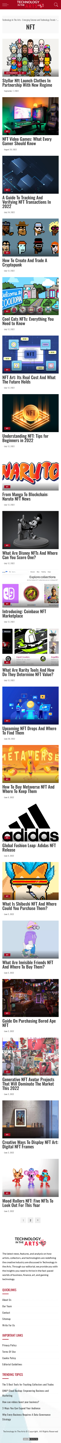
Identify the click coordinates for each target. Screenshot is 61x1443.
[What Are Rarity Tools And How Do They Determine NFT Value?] (30, 647)
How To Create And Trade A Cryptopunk (24, 262)
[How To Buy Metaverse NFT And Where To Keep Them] (30, 764)
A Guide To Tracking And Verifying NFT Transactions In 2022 (26, 201)
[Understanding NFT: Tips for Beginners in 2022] (30, 413)
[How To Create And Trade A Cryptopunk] (30, 238)
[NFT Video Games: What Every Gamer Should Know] (30, 116)
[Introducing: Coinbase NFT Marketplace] (30, 589)
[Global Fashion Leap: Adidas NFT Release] (30, 823)
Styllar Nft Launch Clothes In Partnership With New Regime (27, 82)
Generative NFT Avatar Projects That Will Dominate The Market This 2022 (28, 1083)
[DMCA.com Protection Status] (30, 1438)
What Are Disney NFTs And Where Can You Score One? (30, 555)
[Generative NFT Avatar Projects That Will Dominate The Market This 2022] (30, 1057)
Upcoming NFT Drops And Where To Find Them (29, 730)
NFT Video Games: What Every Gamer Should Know (27, 141)
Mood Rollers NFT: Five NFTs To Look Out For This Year (27, 1202)
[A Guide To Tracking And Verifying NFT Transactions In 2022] (30, 175)
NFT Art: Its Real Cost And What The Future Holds (29, 379)
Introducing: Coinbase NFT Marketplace (24, 613)
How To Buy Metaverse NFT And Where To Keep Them (28, 788)
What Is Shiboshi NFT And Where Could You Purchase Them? (29, 905)
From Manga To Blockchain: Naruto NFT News (25, 496)
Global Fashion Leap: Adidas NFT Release (29, 847)
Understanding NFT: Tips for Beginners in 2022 (25, 438)
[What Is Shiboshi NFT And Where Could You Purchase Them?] (30, 881)
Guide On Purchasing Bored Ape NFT (29, 1022)
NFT (23, 73)
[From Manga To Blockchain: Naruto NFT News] (30, 472)
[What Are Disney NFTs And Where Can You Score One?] (30, 530)
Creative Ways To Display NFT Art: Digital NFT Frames (30, 1144)
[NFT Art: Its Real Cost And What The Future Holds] (30, 355)
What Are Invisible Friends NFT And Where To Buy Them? (27, 964)
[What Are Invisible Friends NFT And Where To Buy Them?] (30, 940)
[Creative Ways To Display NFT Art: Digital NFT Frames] (30, 1119)
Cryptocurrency (12, 73)
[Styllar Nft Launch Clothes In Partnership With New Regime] (30, 58)
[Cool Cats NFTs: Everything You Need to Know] (30, 296)
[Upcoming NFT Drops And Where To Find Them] (30, 706)
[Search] (56, 4)
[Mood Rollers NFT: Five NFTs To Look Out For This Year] (30, 1178)
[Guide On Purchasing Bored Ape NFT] (30, 998)
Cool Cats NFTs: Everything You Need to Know (28, 321)
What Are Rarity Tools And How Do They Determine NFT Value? (28, 672)
